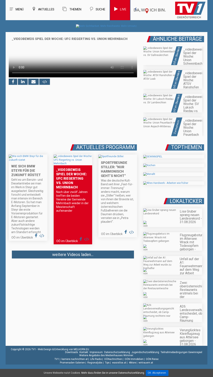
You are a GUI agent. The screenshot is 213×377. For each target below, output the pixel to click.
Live (123, 9)
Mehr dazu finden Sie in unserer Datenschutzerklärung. (113, 372)
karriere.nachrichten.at (75, 359)
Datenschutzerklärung (117, 352)
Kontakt (83, 352)
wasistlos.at (119, 362)
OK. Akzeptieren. (157, 372)
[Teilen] (33, 82)
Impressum (96, 352)
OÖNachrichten (113, 359)
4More (132, 362)
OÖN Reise (152, 359)
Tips (107, 362)
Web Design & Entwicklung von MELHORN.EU (63, 349)
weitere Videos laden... (72, 254)
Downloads (71, 352)
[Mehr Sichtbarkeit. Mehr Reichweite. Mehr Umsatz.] (106, 26)
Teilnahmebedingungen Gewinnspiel (181, 352)
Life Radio (96, 359)
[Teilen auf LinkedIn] (23, 82)
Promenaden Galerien (72, 362)
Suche (100, 9)
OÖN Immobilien (134, 359)
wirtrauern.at (146, 362)
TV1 (56, 359)
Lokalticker (186, 201)
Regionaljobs (94, 362)
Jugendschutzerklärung (145, 352)
